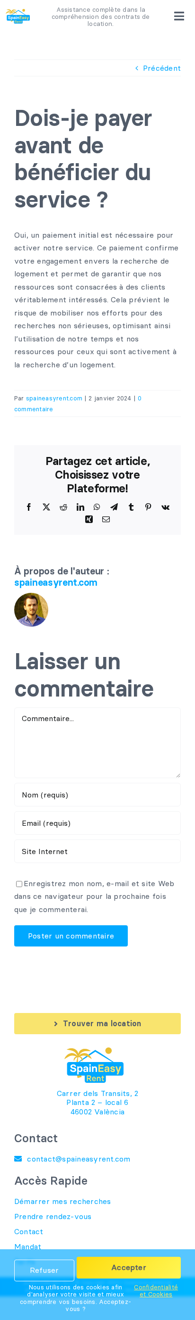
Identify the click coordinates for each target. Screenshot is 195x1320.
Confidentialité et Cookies (156, 1291)
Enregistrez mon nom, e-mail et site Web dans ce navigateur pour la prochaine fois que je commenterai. (94, 896)
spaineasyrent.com (54, 398)
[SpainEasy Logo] (18, 12)
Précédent (162, 68)
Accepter (128, 1267)
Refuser (44, 1270)
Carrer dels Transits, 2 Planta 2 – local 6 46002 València (98, 1102)
